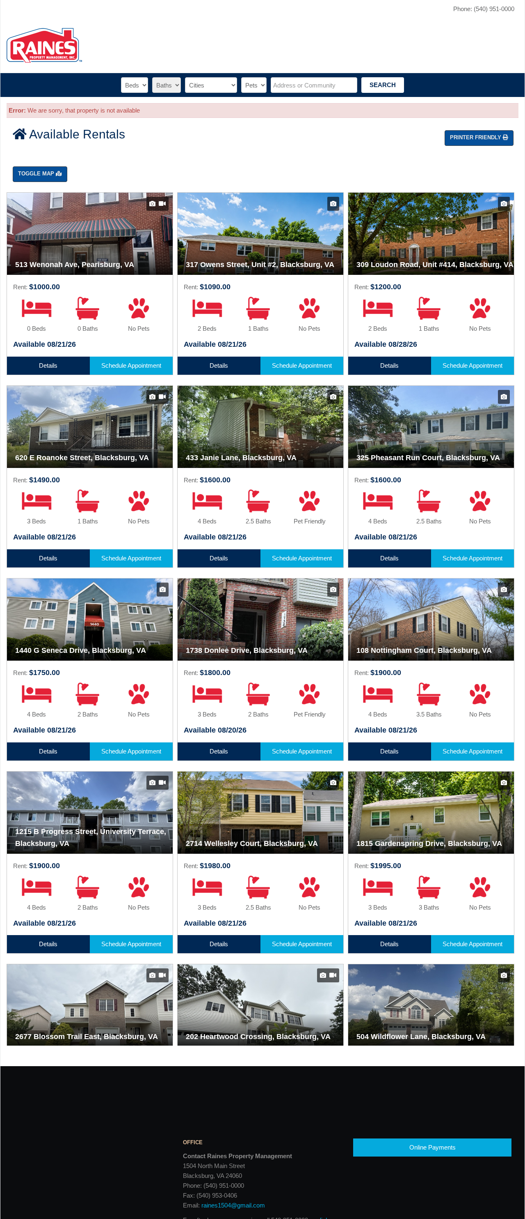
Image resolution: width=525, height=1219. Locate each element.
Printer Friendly (476, 137)
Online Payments (432, 1147)
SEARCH (383, 84)
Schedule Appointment (131, 365)
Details (48, 365)
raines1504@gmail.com (233, 1205)
